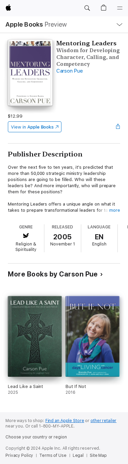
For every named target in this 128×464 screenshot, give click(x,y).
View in (32, 127)
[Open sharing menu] (118, 126)
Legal (78, 455)
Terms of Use (53, 455)
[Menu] (120, 8)
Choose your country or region (36, 437)
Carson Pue (69, 71)
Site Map (98, 455)
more (114, 210)
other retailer (103, 420)
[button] (87, 8)
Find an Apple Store (64, 420)
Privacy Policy (19, 455)
